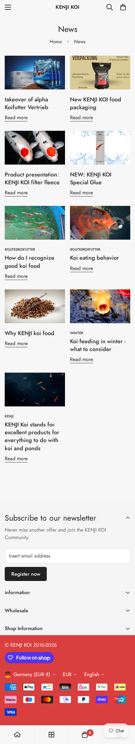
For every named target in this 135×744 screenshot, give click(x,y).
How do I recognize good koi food (29, 262)
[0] (123, 7)
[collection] (51, 734)
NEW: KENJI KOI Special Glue (90, 178)
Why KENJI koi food (29, 333)
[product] (17, 734)
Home (56, 41)
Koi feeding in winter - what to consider (98, 345)
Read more (16, 117)
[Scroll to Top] (123, 711)
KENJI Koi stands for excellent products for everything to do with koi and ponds (32, 436)
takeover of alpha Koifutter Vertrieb (26, 103)
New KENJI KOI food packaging (95, 103)
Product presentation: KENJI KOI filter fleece (32, 178)
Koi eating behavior (94, 258)
